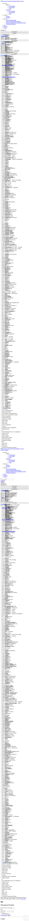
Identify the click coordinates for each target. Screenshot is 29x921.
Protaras (7, 356)
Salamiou (7, 363)
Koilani (6, 196)
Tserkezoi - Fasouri (9, 397)
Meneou (7, 272)
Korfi (6, 205)
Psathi (6, 357)
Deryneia (7, 125)
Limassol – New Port (9, 242)
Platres (6, 344)
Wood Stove (4, 446)
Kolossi (6, 202)
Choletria (7, 120)
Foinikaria (7, 145)
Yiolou (6, 403)
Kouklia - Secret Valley (10, 211)
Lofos (6, 256)
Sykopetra (7, 379)
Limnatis (7, 253)
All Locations (8, 408)
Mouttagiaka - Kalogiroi (10, 291)
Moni (6, 284)
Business (7, 78)
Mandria (7, 265)
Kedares (7, 189)
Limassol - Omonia (9, 236)
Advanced (3, 480)
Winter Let (4, 444)
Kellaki (6, 190)
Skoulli (6, 368)
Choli (6, 122)
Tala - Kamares (8, 382)
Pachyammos (8, 306)
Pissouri (7, 342)
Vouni (6, 400)
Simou (6, 366)
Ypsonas (7, 405)
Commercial (7, 80)
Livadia (6, 254)
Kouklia (7, 208)
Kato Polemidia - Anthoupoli (11, 187)
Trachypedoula (8, 390)
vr (2, 430)
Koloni (6, 201)
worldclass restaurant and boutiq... (9, 447)
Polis (6, 347)
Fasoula (7, 142)
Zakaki (6, 406)
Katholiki (7, 175)
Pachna (6, 305)
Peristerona (7, 332)
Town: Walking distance (7, 410)
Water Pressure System (7, 437)
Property (7, 75)
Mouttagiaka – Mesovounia (11, 293)
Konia (6, 204)
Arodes (6, 107)
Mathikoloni (7, 269)
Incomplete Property (9, 58)
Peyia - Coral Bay (9, 336)
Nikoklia (7, 302)
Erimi (6, 139)
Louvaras (7, 260)
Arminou (7, 104)
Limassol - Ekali (8, 230)
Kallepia (7, 166)
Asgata (6, 110)
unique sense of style (6, 419)
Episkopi (7, 135)
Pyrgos (6, 359)
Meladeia (7, 271)
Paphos (6, 315)
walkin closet (5, 434)
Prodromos (7, 354)
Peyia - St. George (9, 339)
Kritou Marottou (8, 212)
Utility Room (5, 420)
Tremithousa (8, 391)
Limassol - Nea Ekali (9, 235)
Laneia (6, 218)
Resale (6, 66)
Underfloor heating (6, 417)
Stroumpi (7, 378)
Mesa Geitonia (8, 275)
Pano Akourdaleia (9, 311)
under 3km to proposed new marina (10, 414)
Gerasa (6, 148)
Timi (6, 387)
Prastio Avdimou (8, 351)
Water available (5, 436)
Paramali (7, 321)
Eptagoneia (7, 138)
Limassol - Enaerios (9, 232)
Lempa (6, 226)
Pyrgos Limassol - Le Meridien (12, 362)
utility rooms (5, 421)
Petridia (6, 333)
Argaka (6, 101)
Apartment (7, 37)
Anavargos (7, 89)
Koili (6, 198)
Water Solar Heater (6, 439)
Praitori (6, 350)
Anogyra (7, 90)
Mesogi (6, 277)
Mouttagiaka (8, 290)
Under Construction (6, 416)
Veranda (4, 426)
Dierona (7, 126)
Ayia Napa (7, 117)
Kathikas (7, 174)
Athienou (7, 114)
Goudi (6, 163)
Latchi (6, 223)
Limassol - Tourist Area (10, 239)
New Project (8, 61)
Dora (6, 127)
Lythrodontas (8, 263)
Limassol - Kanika (9, 233)
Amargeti (7, 86)
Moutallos (7, 289)
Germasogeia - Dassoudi (10, 151)
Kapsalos (7, 172)
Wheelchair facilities (6, 440)
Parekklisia (7, 324)
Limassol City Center (9, 244)
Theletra (7, 384)
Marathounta (8, 268)
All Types (7, 34)
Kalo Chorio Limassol (10, 168)
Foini (6, 144)
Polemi (6, 345)
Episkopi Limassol (9, 136)
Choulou (7, 123)
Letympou (7, 227)
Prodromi (7, 353)
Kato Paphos (8, 178)
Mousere (7, 287)
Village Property (5, 429)
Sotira (6, 369)
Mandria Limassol (9, 266)
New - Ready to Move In (10, 60)
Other (6, 72)
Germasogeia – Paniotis (10, 154)
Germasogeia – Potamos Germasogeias (13, 159)
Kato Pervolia (8, 183)
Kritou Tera (7, 214)
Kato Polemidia (8, 186)
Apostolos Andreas (9, 93)
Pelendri (7, 326)
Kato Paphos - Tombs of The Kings (13, 180)
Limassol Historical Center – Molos (13, 248)
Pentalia (7, 329)
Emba (6, 133)
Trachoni (7, 388)
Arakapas (7, 98)
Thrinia (6, 385)
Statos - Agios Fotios (9, 375)
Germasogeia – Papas (10, 156)
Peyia (6, 335)
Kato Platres (7, 184)
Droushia (7, 130)
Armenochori (8, 102)
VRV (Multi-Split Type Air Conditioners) (11, 431)
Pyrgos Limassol (8, 360)
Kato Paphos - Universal (10, 181)
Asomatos (7, 111)
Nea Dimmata (8, 296)
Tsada (6, 394)
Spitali (6, 373)
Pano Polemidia (8, 314)
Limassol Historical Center (11, 245)
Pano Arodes (8, 312)
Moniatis (7, 286)
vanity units (4, 423)
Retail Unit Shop (9, 84)
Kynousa (7, 215)
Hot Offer (7, 57)
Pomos (6, 348)
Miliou (6, 280)
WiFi (3, 441)
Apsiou (6, 95)
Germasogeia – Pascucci (10, 157)
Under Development (9, 69)
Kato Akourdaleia (9, 177)
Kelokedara (7, 192)
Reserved (7, 67)
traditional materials (6, 412)
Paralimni (7, 320)
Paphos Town (8, 317)
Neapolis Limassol (9, 297)
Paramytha (7, 323)
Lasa (6, 221)
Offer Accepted (8, 64)
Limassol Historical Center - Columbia (13, 247)
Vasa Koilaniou (8, 399)
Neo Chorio (7, 299)
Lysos (6, 262)
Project (6, 74)
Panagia (7, 309)
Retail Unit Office (9, 81)
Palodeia (7, 308)
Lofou (6, 257)
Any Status (7, 55)
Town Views (5, 409)
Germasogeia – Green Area (11, 153)
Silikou (6, 365)
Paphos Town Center (9, 318)
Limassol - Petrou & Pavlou (11, 238)
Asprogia (7, 113)
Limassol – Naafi (9, 241)
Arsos (6, 108)
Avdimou (7, 116)
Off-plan (7, 63)
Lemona (7, 224)
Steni (6, 376)
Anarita (6, 87)
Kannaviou (7, 169)
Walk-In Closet (5, 433)
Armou (6, 105)
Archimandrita (8, 99)
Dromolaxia (7, 129)
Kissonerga (7, 193)
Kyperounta (7, 217)
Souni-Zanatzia (8, 371)
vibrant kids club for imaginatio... (9, 427)
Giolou (6, 162)
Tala (6, 381)
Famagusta (7, 141)
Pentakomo (7, 327)
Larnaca (7, 220)
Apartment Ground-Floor (10, 39)
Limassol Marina (9, 250)
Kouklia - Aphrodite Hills (10, 209)
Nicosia (6, 300)
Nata (6, 294)
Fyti (6, 147)
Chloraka (7, 119)
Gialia (6, 160)
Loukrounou (8, 259)
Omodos (7, 303)
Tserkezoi (7, 396)
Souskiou (7, 372)
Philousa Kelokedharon (10, 341)
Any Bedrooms (8, 41)
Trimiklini (7, 393)
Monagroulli (8, 283)
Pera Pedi (7, 330)
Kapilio (6, 171)
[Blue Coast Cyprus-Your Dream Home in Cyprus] (12, 1)
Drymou (7, 132)
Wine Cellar (4, 443)
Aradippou (7, 96)
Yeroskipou (7, 402)
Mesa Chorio (8, 274)
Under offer (7, 70)
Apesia (6, 92)
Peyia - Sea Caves (9, 338)
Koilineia (7, 199)
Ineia (6, 165)
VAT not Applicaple (6, 424)
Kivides (7, 195)
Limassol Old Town (9, 251)
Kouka (6, 207)
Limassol (7, 229)
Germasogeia (8, 150)
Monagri (7, 281)
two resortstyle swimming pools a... (10, 413)
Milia (6, 278)
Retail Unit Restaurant (10, 82)
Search (2, 482)
